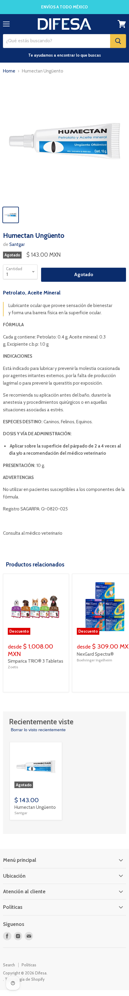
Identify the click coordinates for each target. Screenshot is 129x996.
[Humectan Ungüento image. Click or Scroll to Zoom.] (64, 141)
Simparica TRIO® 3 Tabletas (35, 661)
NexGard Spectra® (95, 654)
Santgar (17, 244)
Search (9, 964)
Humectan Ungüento (35, 807)
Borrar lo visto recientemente (38, 729)
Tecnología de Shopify (25, 979)
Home (9, 71)
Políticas (29, 964)
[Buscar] (118, 41)
